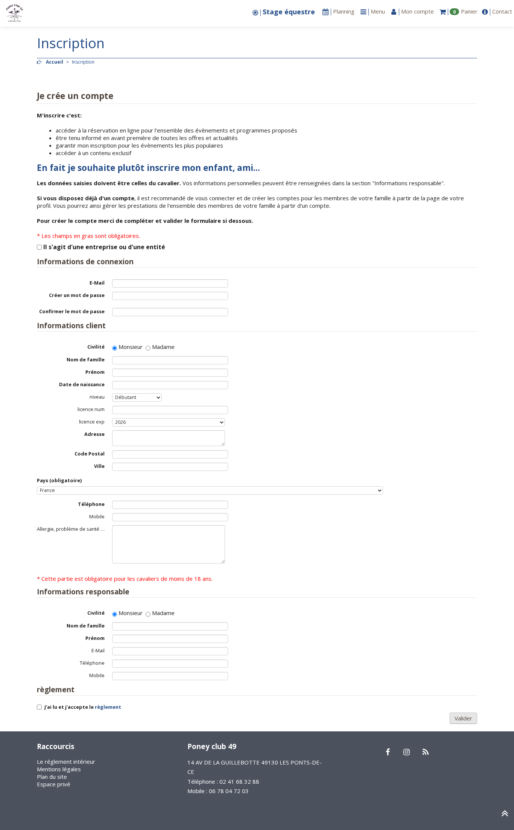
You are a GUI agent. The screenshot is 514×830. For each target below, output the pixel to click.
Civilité (96, 346)
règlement (108, 707)
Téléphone (91, 504)
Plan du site (52, 776)
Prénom (95, 372)
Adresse (94, 434)
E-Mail (97, 282)
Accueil (54, 62)
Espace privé (53, 784)
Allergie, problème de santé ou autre (74, 528)
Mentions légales (59, 769)
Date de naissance (82, 384)
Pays (59, 480)
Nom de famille (86, 359)
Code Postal (90, 453)
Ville (99, 466)
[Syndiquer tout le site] (425, 752)
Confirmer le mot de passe (72, 311)
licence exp (92, 421)
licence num (91, 409)
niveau (97, 396)
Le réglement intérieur (66, 761)
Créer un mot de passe (77, 295)
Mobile (97, 516)
